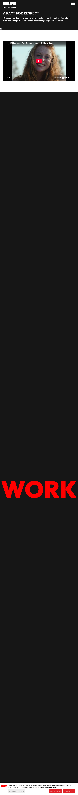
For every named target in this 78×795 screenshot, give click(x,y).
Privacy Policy (52, 787)
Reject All (69, 791)
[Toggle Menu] (73, 3)
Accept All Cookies (55, 791)
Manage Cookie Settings (16, 791)
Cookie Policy (44, 787)
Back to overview (9, 7)
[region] (39, 789)
